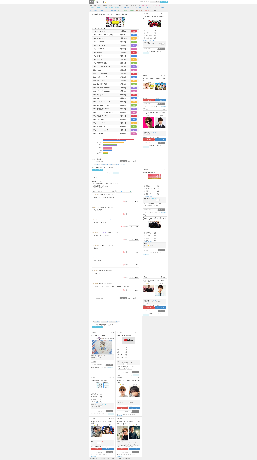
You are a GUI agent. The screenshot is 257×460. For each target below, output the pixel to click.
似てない (108, 448)
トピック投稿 (164, 1)
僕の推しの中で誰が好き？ (150, 172)
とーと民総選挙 (125, 10)
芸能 (95, 5)
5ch (107, 191)
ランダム (147, 5)
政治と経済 (105, 5)
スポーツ (99, 5)
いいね (94, 361)
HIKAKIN (122, 408)
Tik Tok (117, 191)
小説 (136, 7)
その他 (139, 5)
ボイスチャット (142, 7)
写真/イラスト (127, 7)
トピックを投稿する (97, 169)
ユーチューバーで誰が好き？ (125, 335)
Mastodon (100, 191)
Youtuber (103, 164)
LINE (130, 191)
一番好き (111, 164)
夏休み (119, 10)
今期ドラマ (105, 7)
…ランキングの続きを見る (122, 359)
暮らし (110, 5)
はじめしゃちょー (160, 139)
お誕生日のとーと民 (139, 10)
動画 (132, 7)
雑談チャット (149, 7)
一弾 (116, 164)
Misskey (94, 191)
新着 (143, 5)
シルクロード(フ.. (134, 448)
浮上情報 (95, 10)
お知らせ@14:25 (148, 10)
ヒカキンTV (148, 307)
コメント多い (158, 5)
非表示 (112, 194)
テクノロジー (120, 5)
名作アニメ (92, 7)
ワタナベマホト (134, 408)
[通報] (108, 172)
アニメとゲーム (133, 5)
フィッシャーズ (160, 100)
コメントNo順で (122, 368)
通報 (109, 194)
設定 (155, 10)
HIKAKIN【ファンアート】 (98, 335)
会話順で (129, 368)
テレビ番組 (111, 7)
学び (115, 5)
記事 (121, 7)
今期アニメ (99, 7)
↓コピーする (99, 181)
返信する (131, 201)
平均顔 (152, 5)
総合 (91, 5)
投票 (134, 31)
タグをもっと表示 (121, 164)
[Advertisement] (115, 310)
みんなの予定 (113, 10)
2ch (104, 191)
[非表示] (105, 367)
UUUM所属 (97, 164)
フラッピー (102, 10)
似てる (96, 448)
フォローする (109, 367)
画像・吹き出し (131, 161)
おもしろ (126, 5)
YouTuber (117, 7)
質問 (91, 10)
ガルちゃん (112, 191)
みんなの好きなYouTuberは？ (99, 380)
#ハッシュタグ (156, 7)
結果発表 (132, 10)
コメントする (123, 161)
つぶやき (163, 7)
